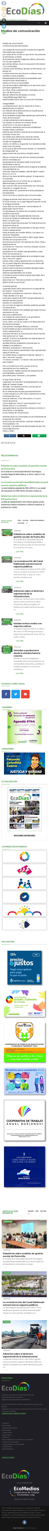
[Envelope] (25, 694)
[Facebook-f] (6, 694)
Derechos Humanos (37, 520)
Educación (6, 532)
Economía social (6, 649)
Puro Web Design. (30, 1528)
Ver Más (31, 1211)
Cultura (25, 520)
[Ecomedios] (24, 1491)
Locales (6, 558)
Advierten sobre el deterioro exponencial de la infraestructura (29, 594)
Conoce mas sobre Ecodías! (14, 1413)
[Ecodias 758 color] (24, 809)
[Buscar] (19, 23)
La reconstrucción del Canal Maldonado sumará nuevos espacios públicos (28, 564)
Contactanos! (8, 1457)
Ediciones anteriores (24, 835)
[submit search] (39, 23)
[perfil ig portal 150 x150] (24, 857)
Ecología (21, 523)
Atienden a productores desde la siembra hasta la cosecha (27, 653)
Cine (19, 520)
